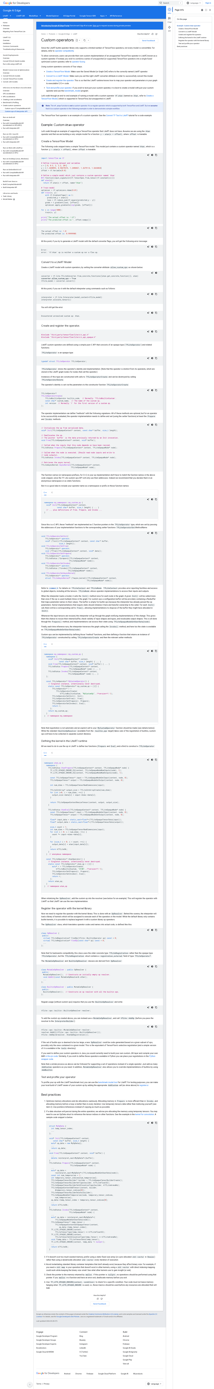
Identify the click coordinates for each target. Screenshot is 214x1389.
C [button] (52, 492)
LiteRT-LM (20, 16)
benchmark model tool (108, 1082)
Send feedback (148, 40)
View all (126, 1364)
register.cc (143, 1085)
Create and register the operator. (60, 80)
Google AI (124, 1374)
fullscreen (206, 10)
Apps (102, 16)
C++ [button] (45, 492)
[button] (16, 25)
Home (43, 34)
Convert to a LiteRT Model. (57, 76)
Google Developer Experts (46, 1344)
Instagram (84, 1344)
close (210, 10)
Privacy (46, 1384)
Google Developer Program (46, 1336)
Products (52, 34)
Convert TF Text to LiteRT (117, 115)
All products (138, 1374)
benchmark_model (72, 91)
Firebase (126, 1344)
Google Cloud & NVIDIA (45, 1352)
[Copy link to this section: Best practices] (63, 1094)
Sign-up (96, 26)
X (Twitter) (84, 1352)
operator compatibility (64, 51)
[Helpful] (152, 34)
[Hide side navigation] (29, 1384)
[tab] (45, 492)
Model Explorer (52, 16)
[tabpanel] (99, 508)
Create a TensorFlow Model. (58, 71)
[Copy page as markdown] (84, 40)
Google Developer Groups (46, 1340)
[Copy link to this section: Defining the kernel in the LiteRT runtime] (89, 741)
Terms (38, 1384)
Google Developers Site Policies (67, 1316)
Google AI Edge (12, 10)
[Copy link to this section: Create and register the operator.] (82, 326)
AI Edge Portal (69, 16)
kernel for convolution (144, 1114)
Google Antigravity (130, 1352)
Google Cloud (128, 1356)
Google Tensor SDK (88, 16)
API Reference (116, 16)
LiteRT (5, 16)
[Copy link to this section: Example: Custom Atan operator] (86, 125)
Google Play (127, 1360)
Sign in (208, 3)
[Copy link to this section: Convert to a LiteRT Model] (73, 262)
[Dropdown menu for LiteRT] (11, 16)
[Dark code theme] (152, 155)
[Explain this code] (148, 155)
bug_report (202, 10)
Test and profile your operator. (59, 88)
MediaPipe (33, 16)
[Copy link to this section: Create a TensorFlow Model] (75, 141)
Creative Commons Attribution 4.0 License (103, 1314)
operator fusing (78, 62)
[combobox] (170, 3)
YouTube (83, 1356)
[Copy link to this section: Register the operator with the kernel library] (94, 908)
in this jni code (51, 1056)
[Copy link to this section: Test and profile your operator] (78, 1077)
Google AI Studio (129, 1348)
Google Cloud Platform (107, 1374)
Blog (81, 1336)
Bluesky (83, 1340)
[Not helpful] (156, 34)
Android (126, 1336)
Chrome (126, 1340)
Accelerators (41, 1348)
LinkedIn (83, 1348)
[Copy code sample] (156, 155)
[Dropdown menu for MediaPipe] (41, 16)
